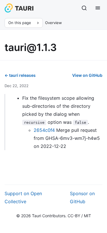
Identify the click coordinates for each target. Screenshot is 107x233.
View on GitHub (87, 75)
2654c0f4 (44, 130)
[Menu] (97, 8)
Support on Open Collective (23, 197)
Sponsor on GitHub (82, 197)
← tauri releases (20, 75)
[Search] (84, 8)
